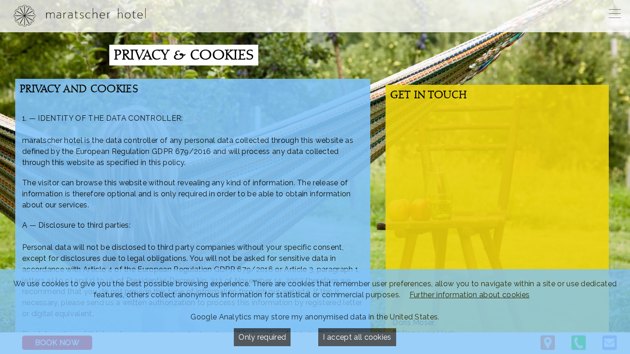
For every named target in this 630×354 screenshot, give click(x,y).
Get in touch (428, 96)
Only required (262, 337)
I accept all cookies (357, 337)
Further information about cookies (470, 294)
